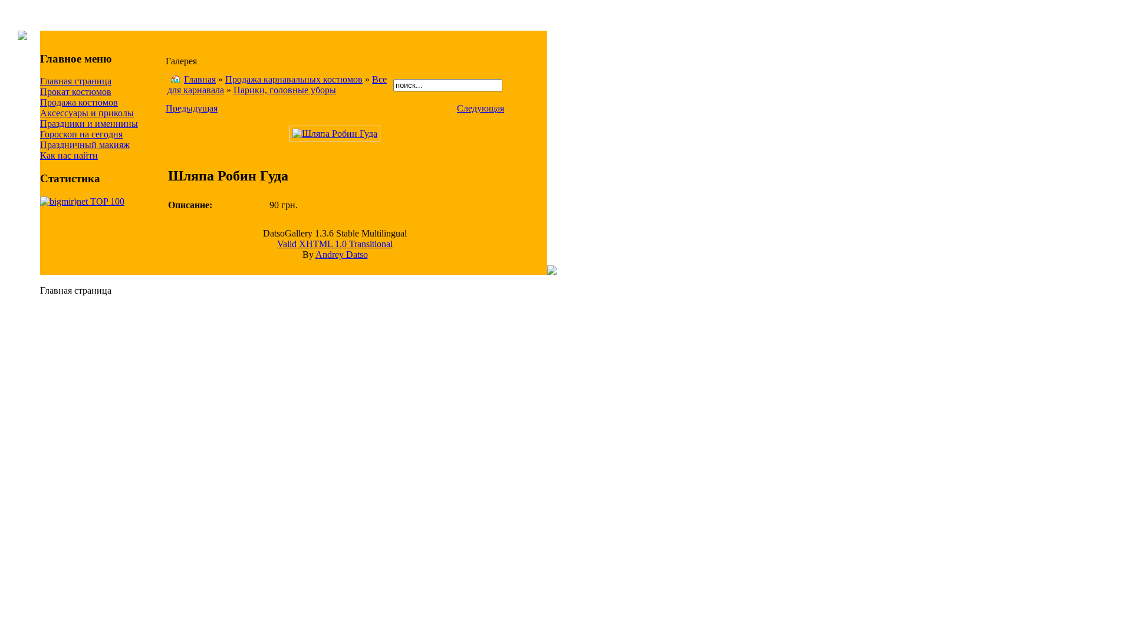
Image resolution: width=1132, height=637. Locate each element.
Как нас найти (69, 155)
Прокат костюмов (75, 92)
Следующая (480, 108)
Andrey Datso (341, 254)
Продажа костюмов (79, 102)
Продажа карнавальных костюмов (294, 79)
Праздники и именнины (89, 124)
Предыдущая (192, 108)
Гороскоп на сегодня (81, 134)
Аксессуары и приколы (87, 113)
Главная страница (75, 81)
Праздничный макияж (85, 145)
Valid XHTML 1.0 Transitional (335, 244)
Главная (200, 79)
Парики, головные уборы (284, 90)
